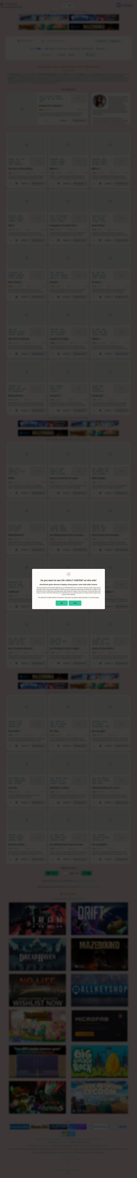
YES (75, 603)
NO (62, 603)
